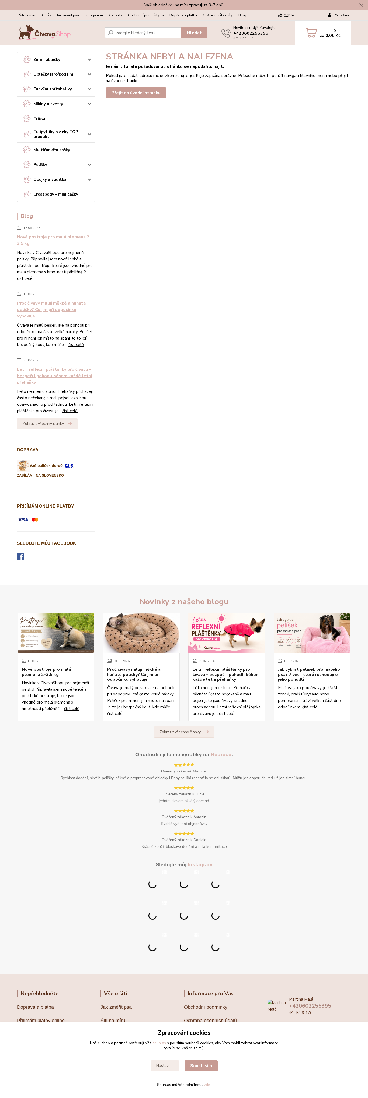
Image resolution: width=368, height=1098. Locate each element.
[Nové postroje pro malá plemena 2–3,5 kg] (56, 633)
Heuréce (221, 754)
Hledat (194, 33)
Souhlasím (201, 1066)
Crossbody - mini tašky (55, 194)
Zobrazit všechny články (43, 423)
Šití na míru (27, 15)
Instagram (200, 864)
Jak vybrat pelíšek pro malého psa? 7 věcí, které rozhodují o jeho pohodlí (309, 674)
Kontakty (115, 15)
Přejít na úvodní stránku (136, 93)
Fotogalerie (94, 15)
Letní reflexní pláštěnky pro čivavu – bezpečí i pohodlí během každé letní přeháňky (54, 375)
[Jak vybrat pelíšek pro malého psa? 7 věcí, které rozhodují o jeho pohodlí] (312, 633)
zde (207, 1084)
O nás (46, 15)
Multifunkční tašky (51, 150)
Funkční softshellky (52, 89)
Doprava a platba (183, 15)
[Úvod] (58, 32)
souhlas (159, 1043)
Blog (242, 15)
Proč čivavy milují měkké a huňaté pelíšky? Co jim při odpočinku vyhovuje (51, 309)
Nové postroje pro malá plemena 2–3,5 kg (54, 240)
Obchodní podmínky (144, 15)
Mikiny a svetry (48, 104)
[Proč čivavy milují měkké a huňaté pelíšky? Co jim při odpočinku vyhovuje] (141, 633)
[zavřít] (361, 5)
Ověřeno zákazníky (218, 15)
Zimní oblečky (46, 59)
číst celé (24, 278)
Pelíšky (40, 164)
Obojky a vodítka (50, 179)
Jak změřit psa (68, 15)
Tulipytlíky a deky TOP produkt (55, 134)
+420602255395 (250, 33)
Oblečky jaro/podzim (53, 74)
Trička (39, 118)
